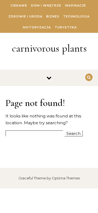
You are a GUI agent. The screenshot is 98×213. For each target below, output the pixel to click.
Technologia (76, 16)
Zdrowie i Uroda (25, 16)
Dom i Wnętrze (46, 5)
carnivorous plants (49, 48)
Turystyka (66, 27)
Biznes (52, 16)
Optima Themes (66, 178)
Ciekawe (19, 5)
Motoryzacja (37, 27)
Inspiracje (75, 5)
